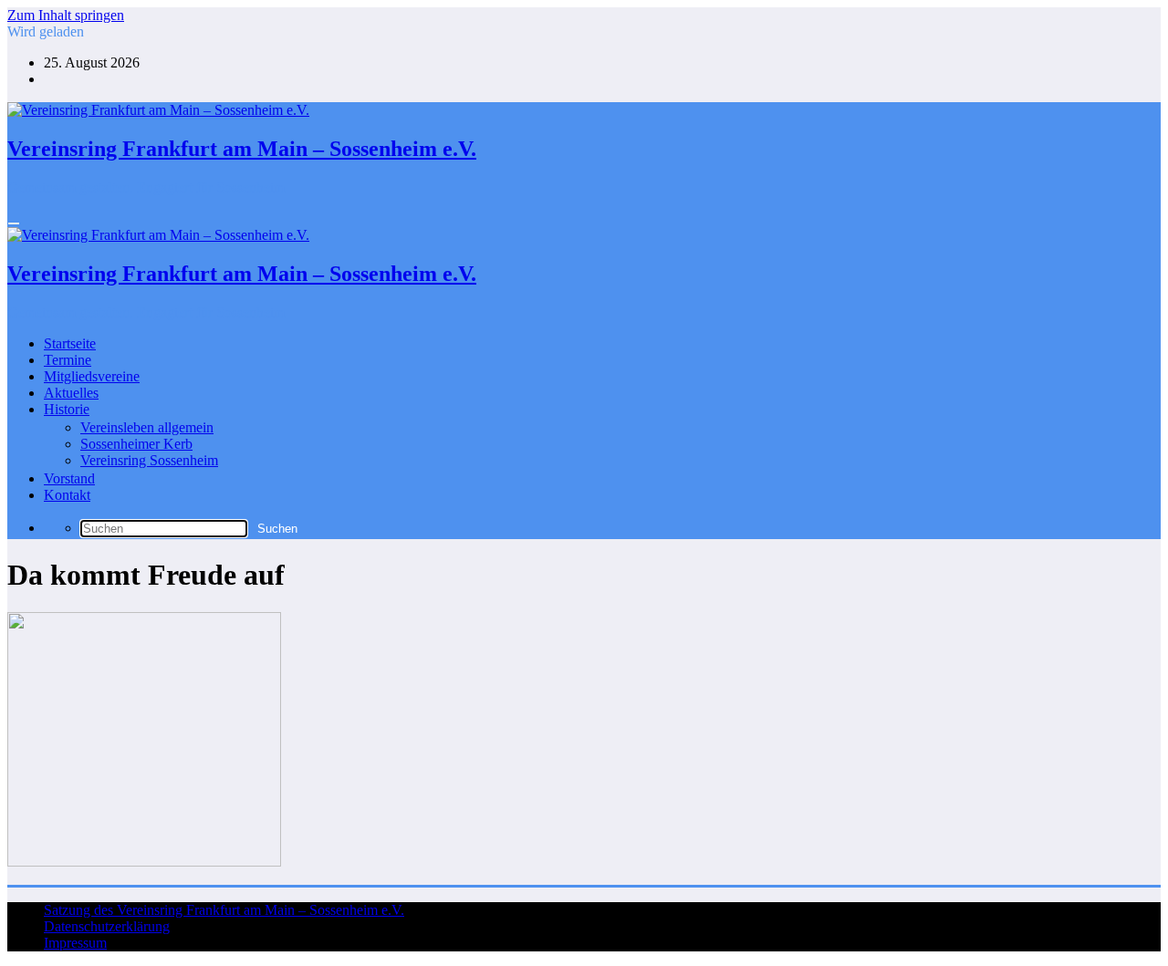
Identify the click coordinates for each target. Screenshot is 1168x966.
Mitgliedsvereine (92, 376)
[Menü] (13, 223)
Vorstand (69, 478)
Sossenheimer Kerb (136, 444)
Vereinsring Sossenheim (149, 460)
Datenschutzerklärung (107, 926)
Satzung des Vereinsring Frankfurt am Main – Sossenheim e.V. (224, 910)
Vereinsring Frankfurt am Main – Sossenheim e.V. (241, 149)
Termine (67, 360)
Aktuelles (71, 392)
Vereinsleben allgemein (147, 427)
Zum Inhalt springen (65, 15)
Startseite (70, 343)
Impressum (75, 942)
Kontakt (67, 495)
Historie (66, 409)
